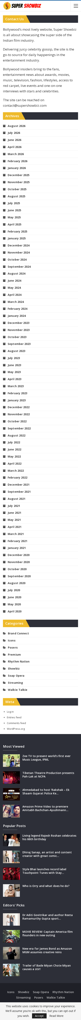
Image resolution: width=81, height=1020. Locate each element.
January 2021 (17, 548)
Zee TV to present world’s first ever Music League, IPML (46, 757)
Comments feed (16, 723)
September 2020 (19, 576)
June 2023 (14, 365)
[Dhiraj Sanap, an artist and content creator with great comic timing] (11, 857)
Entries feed (14, 717)
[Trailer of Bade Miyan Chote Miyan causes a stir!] (11, 970)
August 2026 (16, 126)
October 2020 (17, 569)
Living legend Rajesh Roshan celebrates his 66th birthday (49, 837)
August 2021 (16, 499)
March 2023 (16, 386)
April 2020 (14, 611)
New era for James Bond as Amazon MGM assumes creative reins (47, 950)
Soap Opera (16, 675)
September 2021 (19, 491)
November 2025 (19, 182)
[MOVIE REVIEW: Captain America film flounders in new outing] (11, 936)
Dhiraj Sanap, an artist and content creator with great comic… (47, 854)
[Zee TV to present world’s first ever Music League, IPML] (11, 760)
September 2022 (19, 428)
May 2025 (14, 217)
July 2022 (14, 442)
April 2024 (14, 295)
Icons (12, 640)
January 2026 (17, 168)
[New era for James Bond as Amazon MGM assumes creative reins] (11, 953)
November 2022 (19, 414)
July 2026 (14, 133)
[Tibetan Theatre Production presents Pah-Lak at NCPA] (11, 777)
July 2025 (14, 203)
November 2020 (19, 562)
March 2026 (16, 154)
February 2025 (17, 231)
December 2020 (18, 555)
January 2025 (17, 238)
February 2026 (17, 161)
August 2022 (16, 435)
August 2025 (16, 196)
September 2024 (19, 266)
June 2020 (14, 597)
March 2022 (16, 470)
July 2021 (14, 506)
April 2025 (14, 224)
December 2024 (18, 245)
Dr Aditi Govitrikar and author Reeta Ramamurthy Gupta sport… (47, 916)
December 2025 (18, 175)
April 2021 (14, 527)
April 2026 (14, 147)
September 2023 (19, 344)
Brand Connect (18, 633)
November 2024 (19, 252)
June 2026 (14, 140)
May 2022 (14, 456)
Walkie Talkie (17, 690)
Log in (10, 711)
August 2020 (16, 583)
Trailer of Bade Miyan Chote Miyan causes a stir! (46, 967)
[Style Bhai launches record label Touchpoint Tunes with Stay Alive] (11, 873)
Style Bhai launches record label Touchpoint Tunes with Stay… (44, 871)
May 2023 (14, 372)
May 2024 (14, 287)
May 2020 (14, 604)
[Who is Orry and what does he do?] (11, 890)
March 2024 (16, 302)
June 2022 (14, 449)
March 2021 (16, 534)
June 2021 (14, 513)
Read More (56, 1015)
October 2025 (17, 189)
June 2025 (14, 210)
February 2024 (17, 309)
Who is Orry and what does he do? (45, 886)
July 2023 (14, 358)
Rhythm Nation (18, 661)
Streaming (15, 683)
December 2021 (18, 484)
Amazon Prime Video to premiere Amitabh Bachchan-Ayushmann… (45, 808)
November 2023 (19, 330)
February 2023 (17, 393)
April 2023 (14, 379)
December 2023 (18, 323)
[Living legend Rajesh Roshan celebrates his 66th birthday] (11, 840)
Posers (13, 647)
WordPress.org (16, 729)
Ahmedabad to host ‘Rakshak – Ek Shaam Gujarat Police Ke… (45, 791)
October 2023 (17, 337)
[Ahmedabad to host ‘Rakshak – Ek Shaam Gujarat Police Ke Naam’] (11, 794)
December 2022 (18, 407)
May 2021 (14, 520)
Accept (39, 1016)
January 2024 (17, 316)
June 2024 (14, 280)
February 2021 (17, 541)
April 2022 (14, 463)
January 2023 (17, 400)
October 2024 (17, 259)
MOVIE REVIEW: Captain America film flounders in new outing (47, 933)
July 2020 (14, 590)
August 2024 (16, 273)
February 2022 (17, 477)
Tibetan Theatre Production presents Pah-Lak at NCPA (48, 774)
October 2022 (17, 421)
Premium (14, 654)
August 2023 (16, 351)
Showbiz (14, 668)
